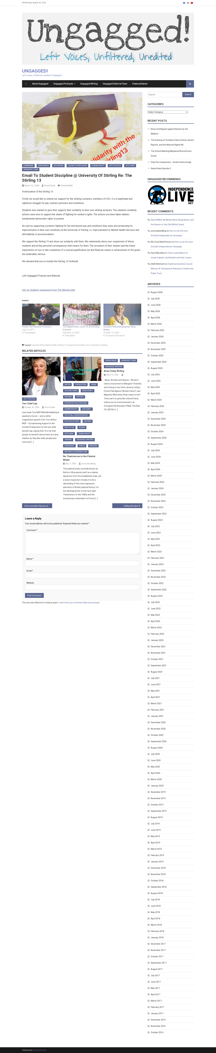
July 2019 (155, 823)
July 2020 (155, 754)
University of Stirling (99, 345)
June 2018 (156, 906)
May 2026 (155, 311)
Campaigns (28, 165)
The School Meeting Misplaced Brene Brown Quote (171, 153)
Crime (93, 385)
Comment (31, 530)
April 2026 (155, 317)
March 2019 (156, 849)
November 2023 (158, 501)
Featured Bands (140, 84)
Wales (82, 446)
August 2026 (157, 292)
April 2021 (155, 697)
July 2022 (155, 602)
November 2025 (158, 349)
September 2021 (158, 665)
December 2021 (158, 646)
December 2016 (158, 1020)
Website (30, 583)
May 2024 (155, 463)
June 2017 (156, 982)
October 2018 (157, 880)
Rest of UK (69, 427)
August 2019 (157, 817)
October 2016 (157, 1032)
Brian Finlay (110, 360)
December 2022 (158, 570)
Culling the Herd (131, 506)
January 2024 (157, 488)
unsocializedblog (88, 464)
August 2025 (157, 368)
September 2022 (158, 589)
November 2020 (158, 729)
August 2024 (157, 444)
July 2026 (155, 298)
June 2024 (156, 457)
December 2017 (158, 944)
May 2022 (155, 615)
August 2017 (157, 969)
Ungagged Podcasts (63, 84)
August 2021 (157, 672)
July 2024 (155, 450)
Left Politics (115, 165)
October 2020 (157, 735)
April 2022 (155, 621)
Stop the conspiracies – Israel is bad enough (171, 162)
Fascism (68, 397)
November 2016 (158, 1026)
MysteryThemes (39, 1050)
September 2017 (158, 963)
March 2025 (156, 400)
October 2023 (157, 507)
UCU (88, 345)
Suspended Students (76, 345)
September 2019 (158, 811)
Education (58, 165)
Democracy (43, 165)
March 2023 (156, 551)
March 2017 (156, 1001)
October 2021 (157, 659)
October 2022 (157, 583)
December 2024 (158, 419)
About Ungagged (40, 84)
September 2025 (158, 362)
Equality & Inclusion (77, 165)
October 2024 (157, 431)
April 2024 (155, 469)
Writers (93, 446)
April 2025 (155, 393)
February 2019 (157, 855)
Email (29, 571)
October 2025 (157, 355)
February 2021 (157, 710)
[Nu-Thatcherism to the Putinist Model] (82, 369)
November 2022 (158, 577)
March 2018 (156, 925)
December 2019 (158, 792)
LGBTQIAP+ (86, 409)
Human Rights (98, 165)
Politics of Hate (72, 421)
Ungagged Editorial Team (115, 84)
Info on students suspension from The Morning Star (48, 290)
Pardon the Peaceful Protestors (36, 327)
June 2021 (156, 684)
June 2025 (156, 381)
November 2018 (158, 874)
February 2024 (157, 482)
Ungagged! (35, 71)
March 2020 (156, 779)
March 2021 (156, 703)
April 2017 (155, 994)
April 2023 (155, 545)
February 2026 (157, 330)
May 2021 (155, 691)
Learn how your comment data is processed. (79, 602)
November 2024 (158, 425)
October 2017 (157, 956)
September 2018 (158, 887)
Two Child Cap (29, 403)
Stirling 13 (62, 345)
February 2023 (157, 558)
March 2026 (156, 324)
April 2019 (155, 842)
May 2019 (155, 836)
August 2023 (157, 520)
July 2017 (155, 975)
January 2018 (157, 937)
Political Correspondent (76, 415)
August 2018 (157, 893)
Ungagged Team (31, 169)
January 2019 (157, 861)
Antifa (67, 385)
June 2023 (156, 533)
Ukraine (68, 440)
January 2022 (157, 640)
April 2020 (155, 773)
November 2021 (158, 653)
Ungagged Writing (89, 84)
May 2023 (155, 539)
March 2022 (156, 627)
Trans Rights (84, 433)
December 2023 (158, 495)
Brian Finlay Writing (114, 371)
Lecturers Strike (38, 345)
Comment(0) (67, 185)
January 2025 (157, 412)
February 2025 (157, 406)
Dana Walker (156, 220)
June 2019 (156, 830)
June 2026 (156, 305)
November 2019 (158, 798)
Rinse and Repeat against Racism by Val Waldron (169, 131)
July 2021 (155, 678)
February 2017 (157, 1007)
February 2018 (157, 931)
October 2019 (157, 805)
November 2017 (158, 950)
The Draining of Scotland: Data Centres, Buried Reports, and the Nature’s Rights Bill (172, 142)
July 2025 (155, 374)
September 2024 (158, 438)
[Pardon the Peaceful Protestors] (41, 314)
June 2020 (156, 760)
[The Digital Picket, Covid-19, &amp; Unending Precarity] (82, 314)
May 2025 (155, 387)
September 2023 (158, 514)
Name (30, 559)
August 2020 (157, 748)
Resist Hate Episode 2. (161, 168)
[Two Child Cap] (41, 376)
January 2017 (157, 1013)
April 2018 (155, 918)
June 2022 (156, 608)
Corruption (80, 385)
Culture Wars (71, 391)
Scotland (130, 165)
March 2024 (156, 476)
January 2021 (157, 716)
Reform (87, 421)
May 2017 (155, 988)
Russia (82, 427)
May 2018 (155, 912)
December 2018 (158, 868)
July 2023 (155, 526)
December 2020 (158, 722)
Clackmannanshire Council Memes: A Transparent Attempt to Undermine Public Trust (172, 269)
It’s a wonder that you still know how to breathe (39, 506)
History (80, 397)
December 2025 (158, 343)
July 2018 (155, 899)
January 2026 (157, 336)
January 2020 (157, 786)
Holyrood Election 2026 (76, 403)
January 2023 (157, 564)
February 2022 (157, 634)
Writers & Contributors (76, 452)
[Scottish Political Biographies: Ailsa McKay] (122, 314)
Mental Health (51, 345)
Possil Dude (49, 185)
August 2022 (157, 596)
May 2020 (155, 767)
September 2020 (158, 741)
